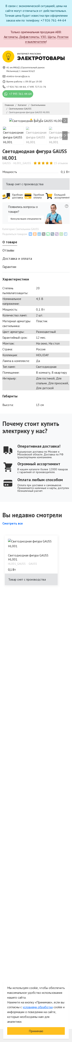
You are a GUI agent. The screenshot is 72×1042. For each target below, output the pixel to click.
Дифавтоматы (29, 37)
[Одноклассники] (35, 234)
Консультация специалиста (26, 218)
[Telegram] (65, 234)
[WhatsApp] (61, 234)
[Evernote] (48, 234)
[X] (43, 234)
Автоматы (11, 37)
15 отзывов (61, 163)
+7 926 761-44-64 (16, 86)
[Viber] (57, 234)
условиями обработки (38, 1007)
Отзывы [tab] (8, 250)
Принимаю (36, 1031)
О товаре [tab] (9, 242)
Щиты (52, 37)
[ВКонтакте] (30, 234)
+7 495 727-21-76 (36, 86)
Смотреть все (12, 523)
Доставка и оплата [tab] (17, 258)
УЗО (43, 37)
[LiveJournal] (52, 234)
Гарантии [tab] (9, 266)
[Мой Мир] (39, 234)
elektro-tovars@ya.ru (18, 76)
